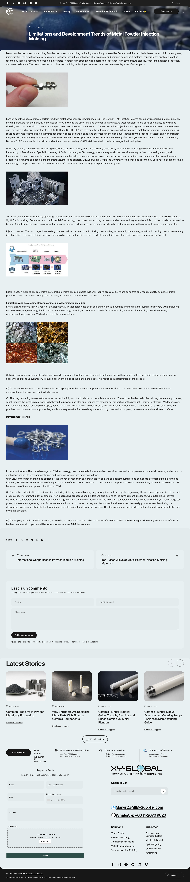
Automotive (151, 852)
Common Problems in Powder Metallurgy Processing (25, 713)
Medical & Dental (154, 840)
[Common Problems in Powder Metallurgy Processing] (26, 686)
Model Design (118, 833)
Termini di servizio (79, 642)
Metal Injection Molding (123, 846)
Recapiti (72, 877)
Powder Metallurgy (120, 837)
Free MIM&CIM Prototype (70, 756)
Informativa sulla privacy (14, 877)
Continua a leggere (14, 722)
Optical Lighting (153, 844)
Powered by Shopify (34, 873)
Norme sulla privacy (60, 642)
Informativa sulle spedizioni (58, 877)
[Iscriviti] (163, 791)
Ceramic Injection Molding (124, 850)
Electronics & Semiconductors (154, 834)
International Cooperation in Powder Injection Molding (50, 559)
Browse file (45, 841)
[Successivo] (180, 663)
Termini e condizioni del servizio (35, 877)
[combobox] (177, 3)
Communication (153, 848)
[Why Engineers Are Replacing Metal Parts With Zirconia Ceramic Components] (72, 686)
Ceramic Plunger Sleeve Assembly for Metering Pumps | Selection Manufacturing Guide (163, 717)
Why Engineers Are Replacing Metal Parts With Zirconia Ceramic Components (70, 715)
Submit (45, 855)
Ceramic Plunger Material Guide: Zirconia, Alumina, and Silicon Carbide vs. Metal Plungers (116, 717)
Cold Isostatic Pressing (122, 841)
